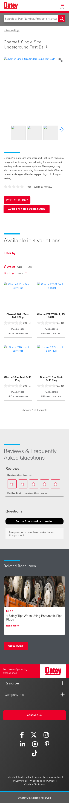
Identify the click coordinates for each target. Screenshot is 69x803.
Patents (11, 777)
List (30, 266)
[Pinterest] (47, 744)
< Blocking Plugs (11, 30)
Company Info (14, 694)
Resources (12, 683)
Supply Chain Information (47, 777)
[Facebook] (22, 734)
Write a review (43, 186)
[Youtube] (35, 744)
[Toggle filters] (34, 253)
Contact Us (34, 715)
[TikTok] (34, 753)
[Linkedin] (22, 744)
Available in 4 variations (26, 209)
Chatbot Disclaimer (34, 784)
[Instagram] (46, 734)
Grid (19, 266)
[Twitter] (34, 734)
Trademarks (24, 777)
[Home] (11, 5)
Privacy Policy (20, 780)
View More (16, 646)
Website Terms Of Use (42, 780)
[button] (17, 200)
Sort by (9, 273)
